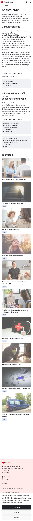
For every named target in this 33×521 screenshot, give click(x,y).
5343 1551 (8, 144)
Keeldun (16, 512)
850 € (4, 315)
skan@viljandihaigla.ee (10, 142)
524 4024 (8, 85)
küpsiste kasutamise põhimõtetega (14, 500)
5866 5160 (8, 129)
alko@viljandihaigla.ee (10, 127)
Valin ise (16, 517)
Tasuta (4, 206)
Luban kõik (16, 507)
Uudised (4, 483)
